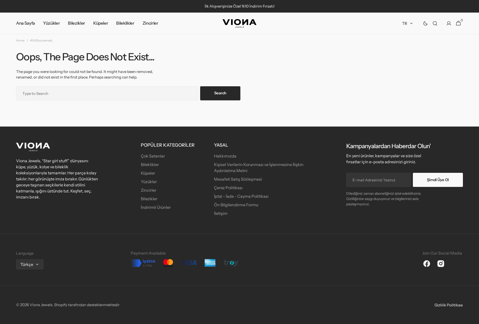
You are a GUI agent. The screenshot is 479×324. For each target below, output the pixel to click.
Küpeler (148, 173)
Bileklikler (150, 164)
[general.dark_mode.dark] (425, 23)
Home (20, 40)
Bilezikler (149, 198)
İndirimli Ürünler (156, 207)
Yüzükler (149, 181)
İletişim (221, 213)
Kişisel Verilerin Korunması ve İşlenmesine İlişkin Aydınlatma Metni (258, 167)
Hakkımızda (225, 155)
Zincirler (148, 190)
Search (220, 93)
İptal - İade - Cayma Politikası (241, 196)
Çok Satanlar (153, 155)
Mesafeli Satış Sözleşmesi (238, 179)
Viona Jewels (41, 304)
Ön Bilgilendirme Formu (236, 204)
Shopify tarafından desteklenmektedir (87, 304)
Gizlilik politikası (448, 305)
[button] (435, 23)
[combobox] (107, 93)
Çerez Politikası (228, 187)
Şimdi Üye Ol (438, 179)
